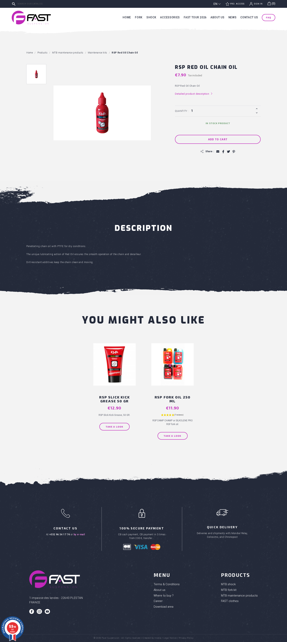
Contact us (249, 17)
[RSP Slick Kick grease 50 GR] (114, 369)
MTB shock (228, 584)
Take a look (114, 426)
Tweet (228, 151)
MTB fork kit (228, 590)
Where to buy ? (164, 595)
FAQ (268, 17)
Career (158, 601)
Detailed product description (194, 93)
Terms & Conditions (167, 584)
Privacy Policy (186, 638)
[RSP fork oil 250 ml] (172, 369)
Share (223, 151)
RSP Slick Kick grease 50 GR (114, 399)
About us (217, 17)
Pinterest (233, 151)
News (232, 17)
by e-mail (79, 534)
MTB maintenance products (239, 595)
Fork (139, 17)
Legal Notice (169, 638)
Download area (163, 606)
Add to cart (217, 139)
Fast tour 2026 (195, 17)
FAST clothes (230, 601)
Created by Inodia (152, 638)
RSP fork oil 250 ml (173, 399)
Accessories (170, 17)
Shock (151, 17)
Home (127, 17)
